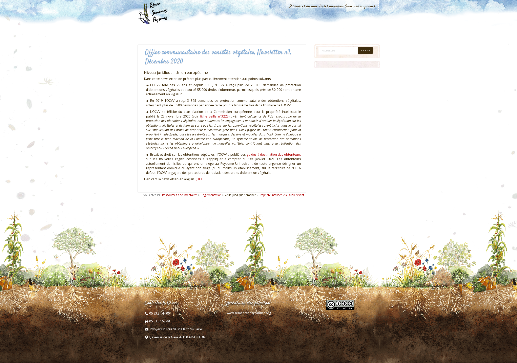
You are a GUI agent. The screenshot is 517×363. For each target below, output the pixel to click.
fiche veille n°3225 (214, 116)
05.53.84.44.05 (159, 313)
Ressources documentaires (180, 195)
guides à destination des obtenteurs (274, 154)
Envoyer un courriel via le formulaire (175, 329)
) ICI (199, 179)
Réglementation (211, 195)
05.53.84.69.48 (159, 321)
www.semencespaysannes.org (249, 313)
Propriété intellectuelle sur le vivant (281, 195)
